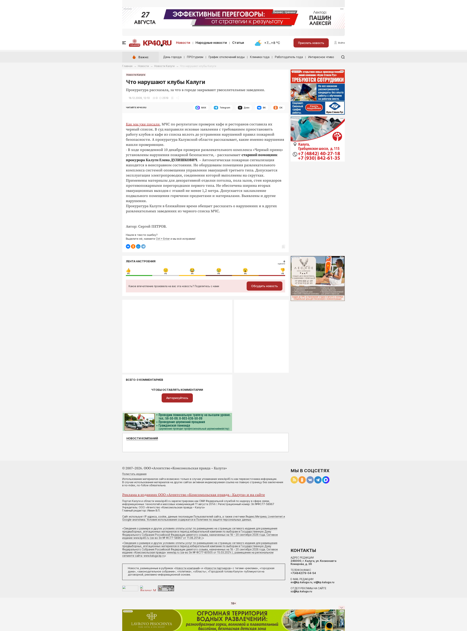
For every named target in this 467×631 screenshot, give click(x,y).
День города (172, 57)
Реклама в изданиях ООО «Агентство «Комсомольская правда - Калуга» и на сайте (193, 495)
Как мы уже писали (143, 124)
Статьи (238, 43)
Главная (127, 66)
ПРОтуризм (195, 57)
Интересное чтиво (321, 57)
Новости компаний (142, 438)
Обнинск (134, 45)
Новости (183, 43)
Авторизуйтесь (177, 398)
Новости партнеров (217, 568)
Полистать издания (134, 473)
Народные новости (211, 43)
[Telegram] (143, 246)
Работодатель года (289, 57)
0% (128, 274)
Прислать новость (311, 43)
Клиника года (259, 57)
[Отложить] (172, 97)
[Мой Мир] (138, 246)
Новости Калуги (164, 66)
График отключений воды (227, 57)
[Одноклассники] (133, 246)
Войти (341, 42)
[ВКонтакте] (128, 246)
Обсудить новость (264, 286)
